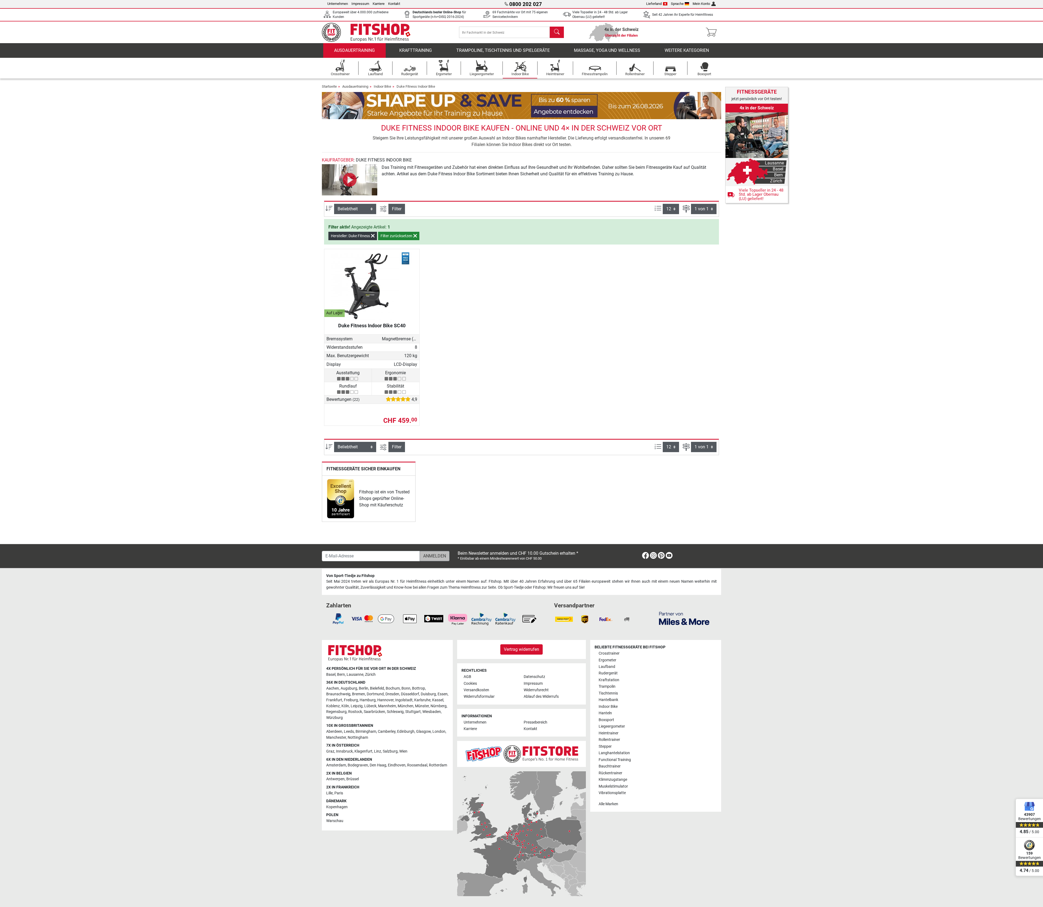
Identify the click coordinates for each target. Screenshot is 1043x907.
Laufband (607, 666)
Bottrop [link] (418, 688)
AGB (467, 676)
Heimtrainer (608, 733)
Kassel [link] (437, 700)
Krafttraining (415, 50)
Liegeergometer (612, 726)
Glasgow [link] (423, 731)
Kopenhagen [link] (337, 807)
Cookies (470, 683)
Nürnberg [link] (439, 706)
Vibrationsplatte (612, 793)
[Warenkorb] (713, 32)
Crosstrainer (609, 653)
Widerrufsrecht (536, 690)
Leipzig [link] (357, 706)
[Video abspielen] (349, 179)
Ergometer (607, 660)
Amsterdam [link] (336, 765)
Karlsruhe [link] (422, 700)
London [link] (438, 731)
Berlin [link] (363, 688)
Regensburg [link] (336, 711)
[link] (340, 498)
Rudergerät (608, 673)
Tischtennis (608, 693)
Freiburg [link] (351, 700)
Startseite (329, 86)
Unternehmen (337, 4)
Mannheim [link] (387, 706)
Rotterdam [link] (438, 765)
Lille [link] (329, 793)
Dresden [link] (392, 694)
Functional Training (615, 759)
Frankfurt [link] (334, 700)
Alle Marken (608, 804)
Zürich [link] (370, 674)
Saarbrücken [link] (374, 711)
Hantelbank (608, 699)
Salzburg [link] (390, 751)
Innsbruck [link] (344, 751)
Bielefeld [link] (377, 688)
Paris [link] (338, 793)
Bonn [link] (405, 688)
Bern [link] (341, 674)
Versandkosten (476, 690)
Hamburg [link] (368, 700)
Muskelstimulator (613, 786)
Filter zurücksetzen (397, 236)
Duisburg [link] (428, 694)
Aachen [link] (332, 688)
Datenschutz (534, 676)
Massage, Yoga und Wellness (607, 50)
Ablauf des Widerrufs (541, 696)
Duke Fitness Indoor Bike (416, 86)
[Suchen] (557, 32)
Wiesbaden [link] (431, 711)
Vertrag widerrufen (521, 649)
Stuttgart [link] (413, 711)
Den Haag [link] (378, 765)
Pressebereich (535, 722)
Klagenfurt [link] (363, 751)
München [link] (405, 706)
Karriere (379, 4)
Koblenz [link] (333, 706)
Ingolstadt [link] (404, 700)
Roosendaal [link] (417, 765)
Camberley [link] (386, 731)
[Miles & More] (684, 618)
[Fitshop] (370, 31)
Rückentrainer (610, 773)
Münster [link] (422, 706)
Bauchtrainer (610, 766)
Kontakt (394, 4)
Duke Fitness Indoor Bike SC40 (372, 325)
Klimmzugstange (613, 779)
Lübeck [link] (370, 706)
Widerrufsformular (479, 696)
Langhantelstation (614, 753)
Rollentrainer (609, 739)
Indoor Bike (382, 86)
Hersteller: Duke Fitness (351, 236)
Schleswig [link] (395, 711)
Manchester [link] (336, 737)
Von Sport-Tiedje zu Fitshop (350, 575)
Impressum (360, 4)
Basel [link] (330, 674)
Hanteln (605, 713)
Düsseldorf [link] (410, 694)
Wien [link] (403, 751)
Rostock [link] (355, 711)
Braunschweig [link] (338, 694)
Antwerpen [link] (335, 779)
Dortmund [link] (375, 694)
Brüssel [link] (352, 779)
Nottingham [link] (358, 737)
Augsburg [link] (349, 688)
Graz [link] (330, 751)
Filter (396, 208)
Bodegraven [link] (358, 765)
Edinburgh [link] (405, 731)
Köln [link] (345, 706)
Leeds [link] (349, 731)
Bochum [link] (393, 688)
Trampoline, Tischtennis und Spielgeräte (503, 50)
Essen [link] (443, 694)
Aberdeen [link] (334, 731)
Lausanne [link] (355, 674)
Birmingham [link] (366, 731)
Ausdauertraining (354, 50)
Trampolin (607, 686)
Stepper (605, 746)
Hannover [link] (385, 700)
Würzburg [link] (334, 717)
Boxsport (606, 720)
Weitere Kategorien (687, 50)
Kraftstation (609, 680)
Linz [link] (377, 751)
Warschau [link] (334, 821)
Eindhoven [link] (397, 765)
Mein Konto (701, 4)
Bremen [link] (358, 694)
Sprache (677, 4)
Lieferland (654, 4)
